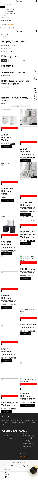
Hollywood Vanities (9, 13)
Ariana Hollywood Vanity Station (27, 151)
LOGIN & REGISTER (5, 20)
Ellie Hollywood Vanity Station (28, 270)
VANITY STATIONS (9, 9)
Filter (4, 60)
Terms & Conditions (28, 435)
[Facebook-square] (4, 454)
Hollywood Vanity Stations (8, 45)
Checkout (8, 435)
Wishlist (8, 437)
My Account (9, 438)
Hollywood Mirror (9, 11)
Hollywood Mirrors (6, 48)
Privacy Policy (26, 440)
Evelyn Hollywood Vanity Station (8, 351)
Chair (5, 15)
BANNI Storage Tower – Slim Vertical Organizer (15, 82)
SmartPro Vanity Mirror (13, 72)
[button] (36, 31)
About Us (25, 434)
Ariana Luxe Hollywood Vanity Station (27, 205)
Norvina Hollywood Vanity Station (14, 99)
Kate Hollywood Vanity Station (28, 326)
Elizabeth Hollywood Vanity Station (8, 298)
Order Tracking (27, 446)
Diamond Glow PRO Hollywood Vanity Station (28, 234)
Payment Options (28, 443)
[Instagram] (11, 454)
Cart (7, 434)
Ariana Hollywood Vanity (6, 137)
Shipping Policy (27, 442)
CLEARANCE (7, 17)
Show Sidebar (5, 34)
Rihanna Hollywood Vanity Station (27, 396)
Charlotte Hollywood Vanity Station (8, 244)
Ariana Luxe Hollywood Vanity (7, 191)
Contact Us (26, 445)
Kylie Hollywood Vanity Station (9, 404)
